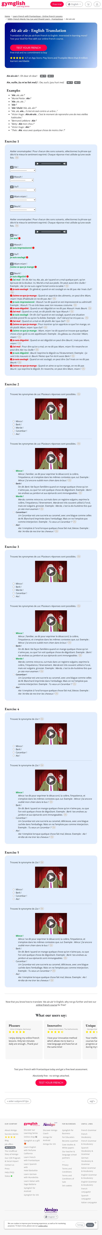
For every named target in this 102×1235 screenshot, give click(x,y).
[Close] (81, 588)
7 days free (51, 638)
